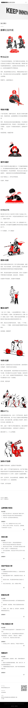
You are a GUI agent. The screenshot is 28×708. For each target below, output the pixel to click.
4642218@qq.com (5, 687)
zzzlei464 (3, 692)
